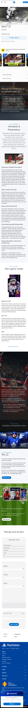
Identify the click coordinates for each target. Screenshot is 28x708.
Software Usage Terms (23, 701)
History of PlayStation (6, 663)
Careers (3, 655)
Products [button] (4, 666)
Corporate (4, 661)
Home (3, 648)
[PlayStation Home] (14, 2)
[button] (14, 60)
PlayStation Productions (7, 659)
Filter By (6, 574)
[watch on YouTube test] (21, 65)
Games (7, 648)
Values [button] (4, 669)
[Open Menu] (1, 2)
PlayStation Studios (6, 657)
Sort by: (5, 583)
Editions (6, 566)
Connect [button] (4, 678)
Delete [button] (22, 613)
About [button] (3, 651)
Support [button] (4, 672)
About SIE (4, 653)
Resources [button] (4, 675)
